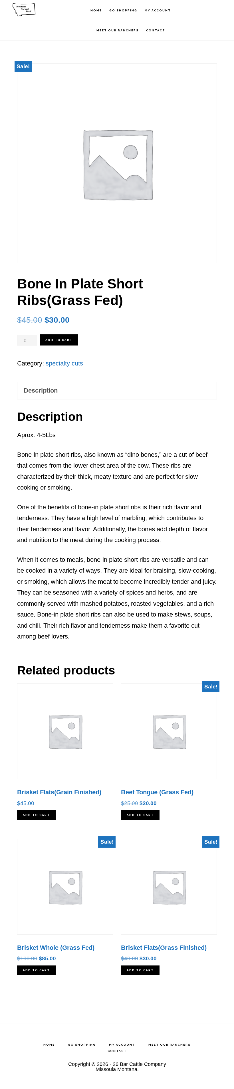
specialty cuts (64, 363)
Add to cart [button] (36, 815)
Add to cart (58, 340)
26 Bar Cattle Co (37, 10)
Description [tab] (41, 390)
